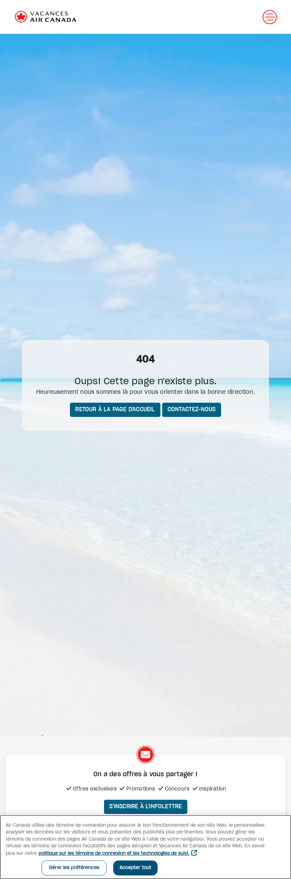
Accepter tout (136, 867)
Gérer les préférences (74, 867)
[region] (145, 847)
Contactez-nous (192, 409)
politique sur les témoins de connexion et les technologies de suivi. (114, 853)
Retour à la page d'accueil (115, 409)
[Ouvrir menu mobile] (270, 17)
